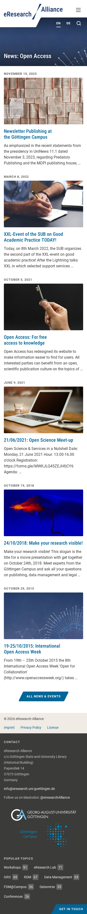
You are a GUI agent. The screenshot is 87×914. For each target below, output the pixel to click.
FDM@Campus (18, 887)
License (52, 727)
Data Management (61, 877)
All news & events (44, 696)
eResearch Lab (48, 867)
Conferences (16, 896)
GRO (10, 877)
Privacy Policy (31, 727)
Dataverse (50, 887)
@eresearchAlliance (55, 797)
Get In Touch (71, 909)
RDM (30, 877)
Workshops (15, 867)
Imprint (9, 727)
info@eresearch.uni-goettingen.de (29, 789)
